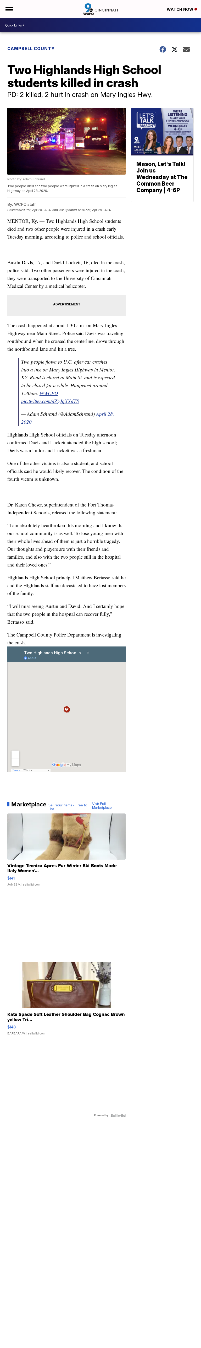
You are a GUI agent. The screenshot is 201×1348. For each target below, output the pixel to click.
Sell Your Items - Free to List (67, 807)
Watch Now (180, 9)
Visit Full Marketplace (102, 806)
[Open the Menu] (9, 9)
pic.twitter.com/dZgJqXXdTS (50, 401)
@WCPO (49, 393)
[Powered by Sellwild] (118, 1115)
